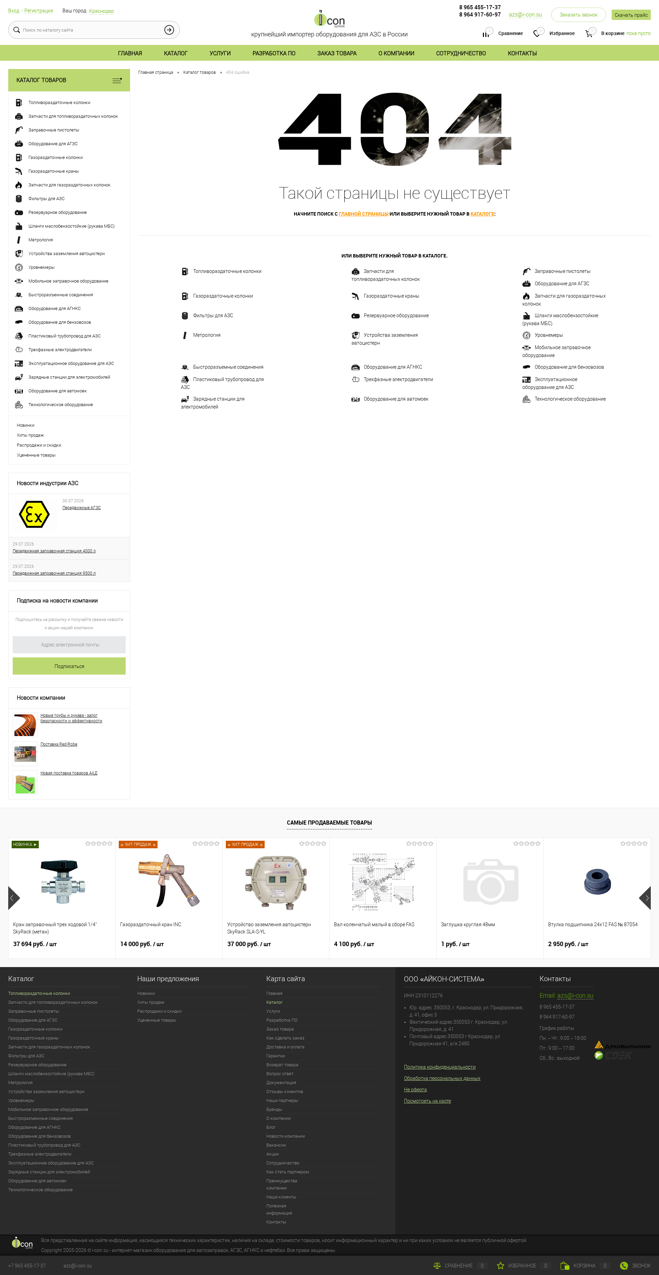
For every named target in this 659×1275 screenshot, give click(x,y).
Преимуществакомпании (281, 1184)
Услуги (220, 53)
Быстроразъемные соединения (228, 367)
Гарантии (275, 1055)
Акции (272, 1154)
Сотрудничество (461, 53)
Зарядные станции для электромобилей (213, 403)
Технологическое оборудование (570, 399)
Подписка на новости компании (57, 600)
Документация (281, 1082)
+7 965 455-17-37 (27, 1265)
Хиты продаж (30, 435)
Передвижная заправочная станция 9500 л (54, 573)
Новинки (25, 425)
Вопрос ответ (279, 1073)
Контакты (522, 53)
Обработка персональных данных (442, 1078)
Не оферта (415, 1089)
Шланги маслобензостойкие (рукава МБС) (560, 319)
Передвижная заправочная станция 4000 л (54, 551)
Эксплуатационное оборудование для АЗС (549, 383)
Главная (130, 53)
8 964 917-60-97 (480, 14)
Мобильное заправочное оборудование (556, 351)
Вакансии (276, 1145)
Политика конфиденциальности (440, 1067)
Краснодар (101, 11)
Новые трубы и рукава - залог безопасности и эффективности (71, 718)
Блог (271, 1127)
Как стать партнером (287, 1171)
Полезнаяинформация (279, 1209)
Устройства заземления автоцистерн (384, 339)
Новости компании (41, 697)
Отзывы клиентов (284, 1091)
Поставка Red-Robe (59, 744)
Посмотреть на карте (427, 1101)
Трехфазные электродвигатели (398, 379)
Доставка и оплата (285, 1046)
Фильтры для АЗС (213, 315)
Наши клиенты (281, 1196)
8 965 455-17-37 (480, 7)
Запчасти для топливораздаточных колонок (385, 275)
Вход (13, 10)
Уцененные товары (36, 455)
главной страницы (364, 213)
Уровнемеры (549, 335)
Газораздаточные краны (391, 296)
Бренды (274, 1109)
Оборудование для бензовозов (569, 367)
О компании (396, 53)
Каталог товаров (41, 80)
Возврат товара (282, 1064)
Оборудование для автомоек (396, 399)
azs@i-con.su (525, 14)
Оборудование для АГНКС (393, 367)
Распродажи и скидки (39, 445)
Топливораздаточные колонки (227, 271)
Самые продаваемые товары (329, 822)
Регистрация (38, 10)
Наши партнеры (282, 1100)
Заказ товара (337, 53)
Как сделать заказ (285, 1038)
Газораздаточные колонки (223, 296)
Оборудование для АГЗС (562, 283)
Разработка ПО (274, 53)
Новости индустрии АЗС (47, 483)
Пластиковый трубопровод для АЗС (222, 383)
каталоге (482, 213)
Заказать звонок (579, 15)
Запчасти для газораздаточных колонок (564, 300)
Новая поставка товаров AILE (69, 773)
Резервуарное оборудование (396, 315)
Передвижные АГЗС (81, 507)
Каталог (176, 53)
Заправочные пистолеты (563, 271)
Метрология (207, 335)
